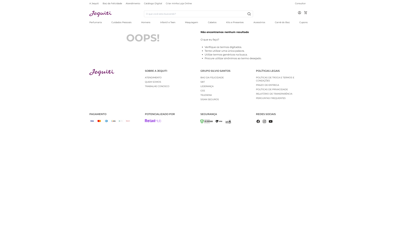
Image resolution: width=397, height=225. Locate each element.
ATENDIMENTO (153, 77)
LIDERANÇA (207, 86)
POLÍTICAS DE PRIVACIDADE (272, 89)
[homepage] (116, 14)
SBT (202, 81)
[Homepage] (101, 72)
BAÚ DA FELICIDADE (212, 77)
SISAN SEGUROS (209, 99)
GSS (202, 90)
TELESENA (206, 95)
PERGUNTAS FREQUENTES (271, 98)
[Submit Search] (249, 14)
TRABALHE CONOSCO (157, 86)
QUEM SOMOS (153, 81)
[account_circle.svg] (300, 16)
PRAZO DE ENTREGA (267, 85)
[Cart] (306, 14)
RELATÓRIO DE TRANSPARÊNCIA (274, 93)
